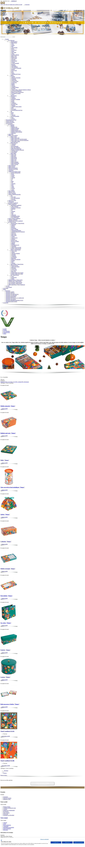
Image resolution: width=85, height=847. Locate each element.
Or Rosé (13, 188)
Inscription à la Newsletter (8, 815)
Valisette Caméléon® (12, 219)
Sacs (10, 195)
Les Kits (7, 286)
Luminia (13, 236)
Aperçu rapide (4, 408)
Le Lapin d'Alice (14, 81)
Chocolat (13, 177)
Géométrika (13, 246)
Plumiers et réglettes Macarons (17, 150)
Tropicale (13, 263)
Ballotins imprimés (15, 128)
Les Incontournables (13, 116)
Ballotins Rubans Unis (16, 130)
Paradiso (13, 260)
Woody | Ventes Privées (16, 248)
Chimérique (13, 65)
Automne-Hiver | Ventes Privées (16, 223)
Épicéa (12, 48)
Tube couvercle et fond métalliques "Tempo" (13, 487)
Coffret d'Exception (15, 266)
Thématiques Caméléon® (14, 205)
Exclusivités (5, 302)
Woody (12, 72)
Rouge (12, 174)
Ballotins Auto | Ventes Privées (14, 281)
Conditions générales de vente (9, 808)
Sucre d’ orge (14, 70)
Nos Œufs (13, 88)
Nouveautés (5, 288)
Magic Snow (14, 235)
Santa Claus (13, 234)
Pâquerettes (13, 258)
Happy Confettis (14, 229)
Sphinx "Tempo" (5, 514)
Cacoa (12, 276)
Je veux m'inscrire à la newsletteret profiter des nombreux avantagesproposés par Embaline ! (42, 783)
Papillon (13, 83)
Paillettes (13, 243)
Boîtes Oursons (11, 166)
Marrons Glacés (11, 192)
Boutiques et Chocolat (15, 207)
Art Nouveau (14, 82)
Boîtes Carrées (12, 136)
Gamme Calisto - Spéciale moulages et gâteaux (21, 89)
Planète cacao (14, 57)
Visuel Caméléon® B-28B (7, 760)
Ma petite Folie (14, 104)
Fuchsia (12, 175)
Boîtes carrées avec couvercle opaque (19, 139)
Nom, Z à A (13, 381)
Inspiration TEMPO (10, 292)
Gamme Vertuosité (10, 121)
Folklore (13, 85)
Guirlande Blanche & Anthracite (18, 231)
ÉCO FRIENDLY (15, 217)
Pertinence (3, 381)
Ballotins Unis (14, 127)
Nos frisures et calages (16, 93)
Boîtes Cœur (13, 159)
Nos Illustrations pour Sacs (16, 110)
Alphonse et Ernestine (15, 77)
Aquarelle (13, 115)
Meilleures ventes (6, 799)
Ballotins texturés (14, 129)
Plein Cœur (13, 271)
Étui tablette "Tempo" (7, 595)
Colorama (13, 86)
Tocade (12, 100)
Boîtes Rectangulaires (13, 168)
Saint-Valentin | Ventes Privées (15, 264)
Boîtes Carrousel (14, 164)
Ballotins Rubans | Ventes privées (15, 279)
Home (4, 289)
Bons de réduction (7, 825)
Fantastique (13, 224)
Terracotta (13, 59)
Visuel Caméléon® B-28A (7, 731)
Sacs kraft (13, 199)
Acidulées (13, 145)
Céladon (13, 252)
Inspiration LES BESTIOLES (12, 294)
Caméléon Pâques (15, 87)
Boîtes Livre (13, 160)
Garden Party (14, 80)
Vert (12, 178)
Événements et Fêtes (15, 216)
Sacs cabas (13, 196)
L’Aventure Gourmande (16, 68)
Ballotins (11, 125)
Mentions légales (6, 806)
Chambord (13, 98)
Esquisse (13, 69)
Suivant (5, 773)
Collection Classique (15, 253)
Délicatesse (13, 267)
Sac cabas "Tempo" (6, 623)
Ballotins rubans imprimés (16, 131)
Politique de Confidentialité (9, 810)
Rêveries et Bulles (15, 241)
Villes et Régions (14, 206)
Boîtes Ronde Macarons (16, 148)
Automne (13, 211)
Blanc (12, 181)
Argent (12, 187)
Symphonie (13, 78)
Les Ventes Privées (11, 222)
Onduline (13, 239)
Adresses (5, 822)
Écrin (12, 71)
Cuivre (12, 189)
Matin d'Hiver (14, 42)
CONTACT (13, 1)
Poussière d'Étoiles (15, 54)
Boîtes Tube (13, 154)
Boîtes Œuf (13, 156)
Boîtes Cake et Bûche (13, 135)
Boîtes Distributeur (15, 163)
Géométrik (13, 254)
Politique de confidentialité (44, 839)
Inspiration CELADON (11, 299)
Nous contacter (6, 812)
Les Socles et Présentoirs (16, 91)
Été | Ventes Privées (13, 275)
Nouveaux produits (7, 798)
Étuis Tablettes (11, 190)
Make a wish (14, 56)
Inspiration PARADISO (11, 296)
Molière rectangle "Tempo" (8, 568)
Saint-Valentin (12, 95)
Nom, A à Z (7, 381)
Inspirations (6, 290)
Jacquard (13, 62)
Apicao (12, 94)
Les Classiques (10, 124)
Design (12, 278)
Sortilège (13, 97)
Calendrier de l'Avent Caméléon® (15, 221)
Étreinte (12, 101)
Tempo (12, 51)
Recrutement (5, 811)
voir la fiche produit (5, 736)
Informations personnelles (8, 827)
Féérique (13, 225)
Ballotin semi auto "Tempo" (8, 433)
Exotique (13, 76)
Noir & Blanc (14, 152)
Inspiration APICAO (10, 293)
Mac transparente (14, 146)
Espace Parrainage (7, 828)
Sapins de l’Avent (12, 200)
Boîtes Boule (14, 157)
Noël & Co (13, 233)
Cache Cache (14, 251)
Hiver (12, 212)
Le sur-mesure (9, 287)
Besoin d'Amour (14, 265)
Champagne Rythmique (16, 230)
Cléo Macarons (14, 151)
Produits (6, 39)
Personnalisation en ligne (11, 119)
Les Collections (10, 40)
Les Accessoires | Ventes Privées (15, 282)
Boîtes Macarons (13, 142)
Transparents (11, 201)
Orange (12, 176)
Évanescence (14, 277)
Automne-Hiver (12, 41)
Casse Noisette (14, 47)
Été (10, 111)
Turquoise (13, 183)
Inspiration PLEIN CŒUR (11, 301)
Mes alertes (5, 829)
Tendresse (13, 105)
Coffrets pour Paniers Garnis (14, 171)
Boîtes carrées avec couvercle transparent (19, 140)
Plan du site (5, 814)
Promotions (5, 796)
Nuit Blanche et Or (15, 245)
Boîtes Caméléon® (12, 204)
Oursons (13, 118)
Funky (12, 44)
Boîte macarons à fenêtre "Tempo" (10, 704)
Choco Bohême (14, 66)
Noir (12, 182)
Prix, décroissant (25, 381)
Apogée (12, 45)
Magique (13, 227)
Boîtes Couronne (14, 162)
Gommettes (13, 255)
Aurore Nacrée (14, 237)
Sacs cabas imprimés (15, 198)
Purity (12, 261)
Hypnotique (13, 228)
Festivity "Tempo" (6, 650)
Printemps (13, 208)
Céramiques (10, 170)
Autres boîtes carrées (15, 141)
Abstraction (13, 214)
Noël (12, 213)
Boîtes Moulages (12, 165)
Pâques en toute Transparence (17, 92)
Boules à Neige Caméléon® (14, 218)
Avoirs (4, 823)
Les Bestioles (14, 257)
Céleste (12, 53)
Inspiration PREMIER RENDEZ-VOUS (14, 300)
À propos (5, 809)
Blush (12, 112)
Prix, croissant (19, 381)
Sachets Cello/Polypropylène (14, 194)
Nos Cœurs (13, 109)
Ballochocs (13, 133)
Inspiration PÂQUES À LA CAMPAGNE (15, 298)
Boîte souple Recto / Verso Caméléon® (16, 284)
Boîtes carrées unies (15, 137)
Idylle (12, 107)
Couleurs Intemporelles (14, 172)
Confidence (13, 103)
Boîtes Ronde (14, 158)
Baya (12, 113)
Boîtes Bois (10, 134)
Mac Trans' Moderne (15, 147)
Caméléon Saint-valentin (16, 106)
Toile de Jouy (14, 58)
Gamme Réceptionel (10, 122)
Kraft (12, 184)
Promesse (13, 64)
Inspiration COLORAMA (11, 295)
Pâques (11, 75)
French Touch (14, 60)
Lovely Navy (14, 269)
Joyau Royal (13, 50)
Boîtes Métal (12, 153)
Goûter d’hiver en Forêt (16, 247)
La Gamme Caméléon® (12, 202)
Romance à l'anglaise (15, 99)
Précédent (5, 770)
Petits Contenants (12, 193)
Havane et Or (14, 240)
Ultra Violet (13, 52)
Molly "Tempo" (5, 460)
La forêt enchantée (15, 63)
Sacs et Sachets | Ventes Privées (15, 283)
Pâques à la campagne (15, 259)
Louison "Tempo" (5, 677)
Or (11, 180)
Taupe (12, 186)
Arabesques (13, 143)
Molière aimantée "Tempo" (8, 406)
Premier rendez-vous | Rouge (17, 272)
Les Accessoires (9, 123)
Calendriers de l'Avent (15, 74)
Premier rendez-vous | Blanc (17, 273)
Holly (12, 46)
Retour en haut (4, 775)
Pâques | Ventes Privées (14, 249)
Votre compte (4, 818)
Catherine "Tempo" (6, 541)
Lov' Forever (14, 270)
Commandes (5, 826)
